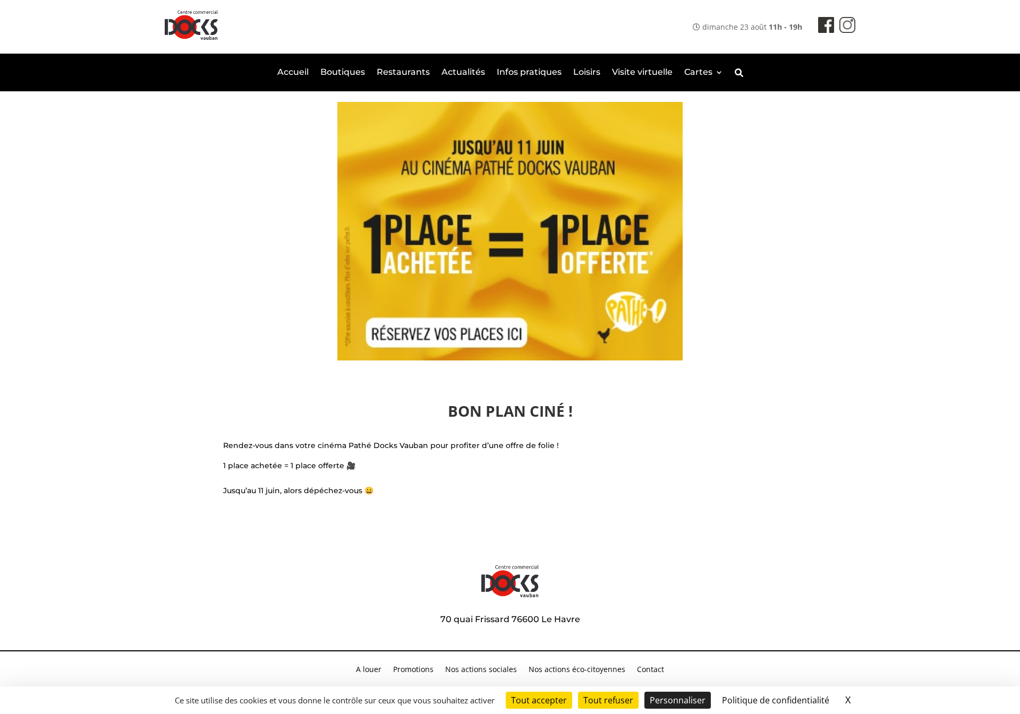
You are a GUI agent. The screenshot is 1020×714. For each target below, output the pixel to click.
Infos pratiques (529, 72)
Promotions (413, 670)
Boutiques (342, 72)
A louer (368, 670)
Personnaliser (678, 700)
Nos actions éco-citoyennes (577, 670)
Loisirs (586, 72)
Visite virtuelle (642, 72)
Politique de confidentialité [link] (775, 700)
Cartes (698, 72)
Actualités (463, 72)
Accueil (293, 72)
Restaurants (403, 72)
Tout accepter (539, 700)
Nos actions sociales (481, 670)
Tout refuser (608, 700)
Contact (650, 670)
